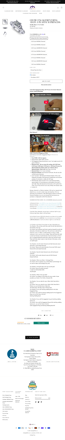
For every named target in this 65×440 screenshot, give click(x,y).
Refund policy (5, 419)
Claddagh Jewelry (35, 11)
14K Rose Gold (48, 287)
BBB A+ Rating (12, 361)
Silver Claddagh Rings (7, 395)
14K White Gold (33, 287)
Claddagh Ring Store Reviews (29, 408)
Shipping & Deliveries (17, 401)
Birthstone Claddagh (22, 11)
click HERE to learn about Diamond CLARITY (49, 204)
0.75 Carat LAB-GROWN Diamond (39, 54)
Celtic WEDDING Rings (7, 407)
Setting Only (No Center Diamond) (39, 38)
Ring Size (27, 405)
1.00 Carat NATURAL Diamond (38, 64)
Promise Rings (5, 413)
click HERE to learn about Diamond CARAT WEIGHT (49, 208)
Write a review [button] (41, 323)
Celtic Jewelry (56, 11)
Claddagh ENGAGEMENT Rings (8, 402)
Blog (40, 13)
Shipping (31, 28)
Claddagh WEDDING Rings (8, 399)
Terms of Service (6, 417)
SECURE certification (53, 361)
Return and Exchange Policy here (43, 263)
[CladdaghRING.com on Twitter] (38, 402)
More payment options (46, 84)
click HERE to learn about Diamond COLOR (49, 203)
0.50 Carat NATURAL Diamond (38, 51)
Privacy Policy (28, 403)
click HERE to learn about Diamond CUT (47, 206)
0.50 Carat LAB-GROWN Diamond (39, 48)
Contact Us (27, 399)
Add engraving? (35, 73)
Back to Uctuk (33, 337)
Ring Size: (33, 67)
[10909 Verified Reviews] (32, 390)
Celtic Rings (46, 11)
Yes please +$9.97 (35, 77)
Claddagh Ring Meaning (30, 13)
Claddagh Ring (9, 11)
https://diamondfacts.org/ (55, 224)
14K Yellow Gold (41, 287)
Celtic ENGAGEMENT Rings (8, 409)
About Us (27, 397)
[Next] (5, 35)
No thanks (33, 75)
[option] (13, 2)
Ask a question (46, 310)
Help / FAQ (17, 396)
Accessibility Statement (27, 412)
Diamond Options (35, 35)
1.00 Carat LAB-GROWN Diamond (39, 61)
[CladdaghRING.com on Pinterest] (41, 402)
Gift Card (4, 415)
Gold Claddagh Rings (7, 397)
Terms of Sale (27, 401)
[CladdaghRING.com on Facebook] (36, 402)
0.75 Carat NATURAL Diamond (38, 57)
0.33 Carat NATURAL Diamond (38, 44)
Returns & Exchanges (19, 398)
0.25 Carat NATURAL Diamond (38, 41)
